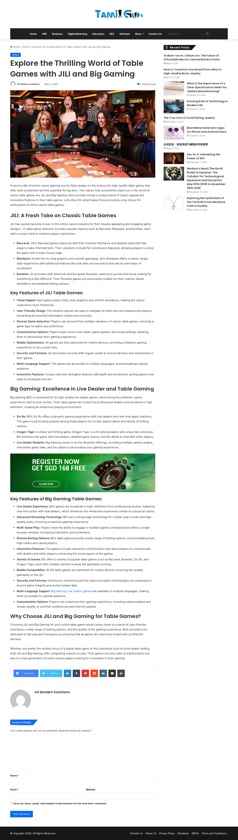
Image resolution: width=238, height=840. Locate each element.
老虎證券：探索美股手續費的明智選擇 (186, 144)
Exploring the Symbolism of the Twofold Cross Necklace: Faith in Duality (206, 202)
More (138, 33)
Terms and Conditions (214, 833)
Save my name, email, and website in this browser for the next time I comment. (60, 803)
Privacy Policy (167, 833)
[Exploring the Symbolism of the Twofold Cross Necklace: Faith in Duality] (174, 203)
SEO (111, 33)
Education (98, 33)
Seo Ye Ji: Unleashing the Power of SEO (203, 156)
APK (44, 33)
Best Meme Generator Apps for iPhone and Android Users (206, 130)
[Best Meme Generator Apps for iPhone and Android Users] (174, 133)
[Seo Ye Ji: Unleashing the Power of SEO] (174, 158)
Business (57, 33)
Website (90, 789)
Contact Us (155, 33)
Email (14, 789)
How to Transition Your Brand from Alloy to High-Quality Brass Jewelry (193, 71)
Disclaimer (183, 833)
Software (124, 33)
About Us (151, 833)
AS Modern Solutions (28, 84)
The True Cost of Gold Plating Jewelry (189, 118)
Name (14, 775)
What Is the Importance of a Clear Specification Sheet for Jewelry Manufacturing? (207, 87)
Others (26, 46)
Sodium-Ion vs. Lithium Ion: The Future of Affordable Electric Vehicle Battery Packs (192, 57)
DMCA (195, 833)
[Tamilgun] (119, 14)
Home (33, 33)
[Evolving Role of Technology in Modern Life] (174, 106)
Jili (24, 229)
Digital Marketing (77, 33)
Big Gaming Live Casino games (71, 591)
